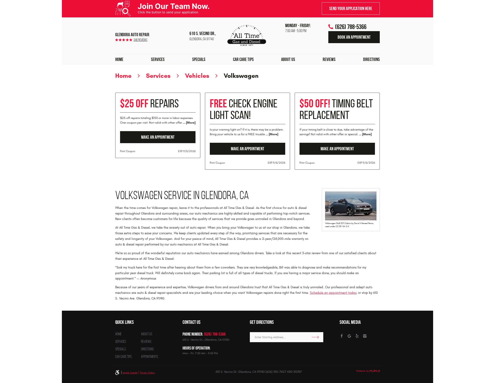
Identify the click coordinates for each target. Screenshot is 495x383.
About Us (288, 59)
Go (316, 337)
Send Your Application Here (350, 8)
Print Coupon (127, 151)
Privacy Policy (147, 372)
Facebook (342, 336)
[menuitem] (119, 59)
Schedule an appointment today (333, 293)
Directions (371, 59)
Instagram (365, 336)
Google (349, 336)
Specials (198, 59)
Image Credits (130, 372)
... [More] (188, 122)
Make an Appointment (158, 137)
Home (119, 59)
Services (158, 59)
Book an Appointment (354, 37)
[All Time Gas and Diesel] (246, 35)
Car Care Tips (243, 59)
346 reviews (140, 40)
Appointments (149, 356)
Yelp (357, 336)
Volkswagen (241, 76)
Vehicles (197, 76)
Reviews (329, 59)
